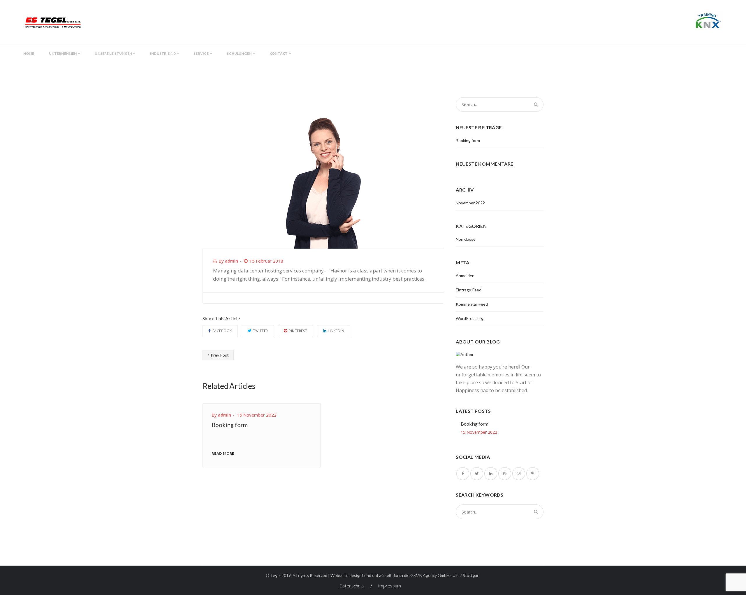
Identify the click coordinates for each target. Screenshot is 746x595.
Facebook (222, 330)
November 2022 (470, 202)
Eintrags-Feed (468, 289)
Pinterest (298, 330)
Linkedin (336, 330)
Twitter (260, 330)
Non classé (466, 239)
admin (231, 261)
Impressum (389, 586)
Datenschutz (352, 586)
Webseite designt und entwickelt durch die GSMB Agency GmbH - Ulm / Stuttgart (405, 575)
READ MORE (223, 453)
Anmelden (465, 275)
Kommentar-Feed (472, 304)
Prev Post (219, 355)
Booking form (230, 424)
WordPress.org (469, 318)
